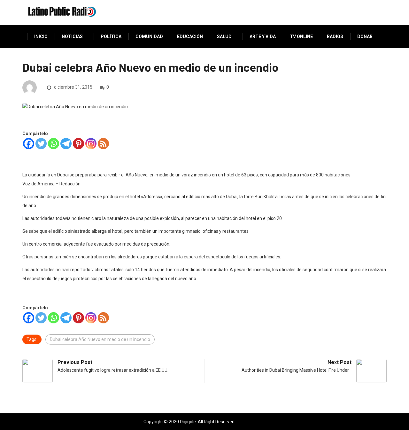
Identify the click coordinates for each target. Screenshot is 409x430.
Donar (365, 36)
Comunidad (149, 36)
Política (111, 36)
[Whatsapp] (53, 143)
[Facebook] (28, 143)
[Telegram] (66, 143)
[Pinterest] (78, 143)
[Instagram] (90, 143)
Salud (224, 36)
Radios (335, 36)
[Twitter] (41, 143)
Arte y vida (263, 36)
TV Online (301, 36)
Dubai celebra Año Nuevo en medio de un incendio (100, 339)
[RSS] (103, 143)
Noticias (72, 36)
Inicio (41, 36)
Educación (190, 36)
